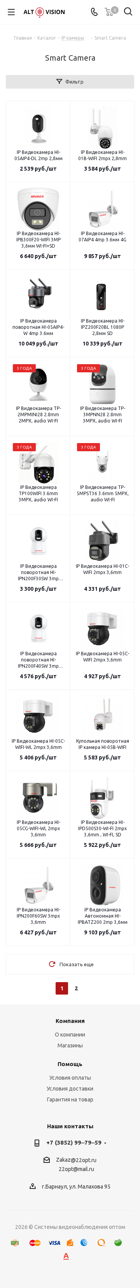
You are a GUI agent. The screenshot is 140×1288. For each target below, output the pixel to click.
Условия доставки (70, 1089)
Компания (70, 1020)
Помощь (70, 1064)
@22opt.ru (83, 1160)
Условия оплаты (70, 1078)
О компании (70, 1034)
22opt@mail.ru (76, 1169)
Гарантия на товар (70, 1099)
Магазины (70, 1045)
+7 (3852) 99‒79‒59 (74, 1142)
